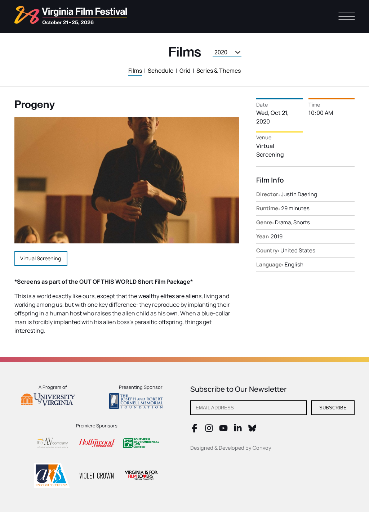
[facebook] (194, 430)
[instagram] (209, 430)
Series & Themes (218, 71)
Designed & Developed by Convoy (230, 447)
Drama (283, 222)
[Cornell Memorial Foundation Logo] (140, 402)
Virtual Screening (40, 258)
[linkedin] (238, 430)
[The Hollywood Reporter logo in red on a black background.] (97, 444)
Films (135, 71)
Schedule (160, 71)
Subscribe (333, 407)
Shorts (301, 222)
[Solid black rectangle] (97, 476)
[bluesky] (252, 430)
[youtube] (223, 430)
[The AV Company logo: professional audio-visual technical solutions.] (52, 444)
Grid (185, 71)
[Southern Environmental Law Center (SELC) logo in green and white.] (141, 444)
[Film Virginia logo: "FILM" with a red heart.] (141, 476)
